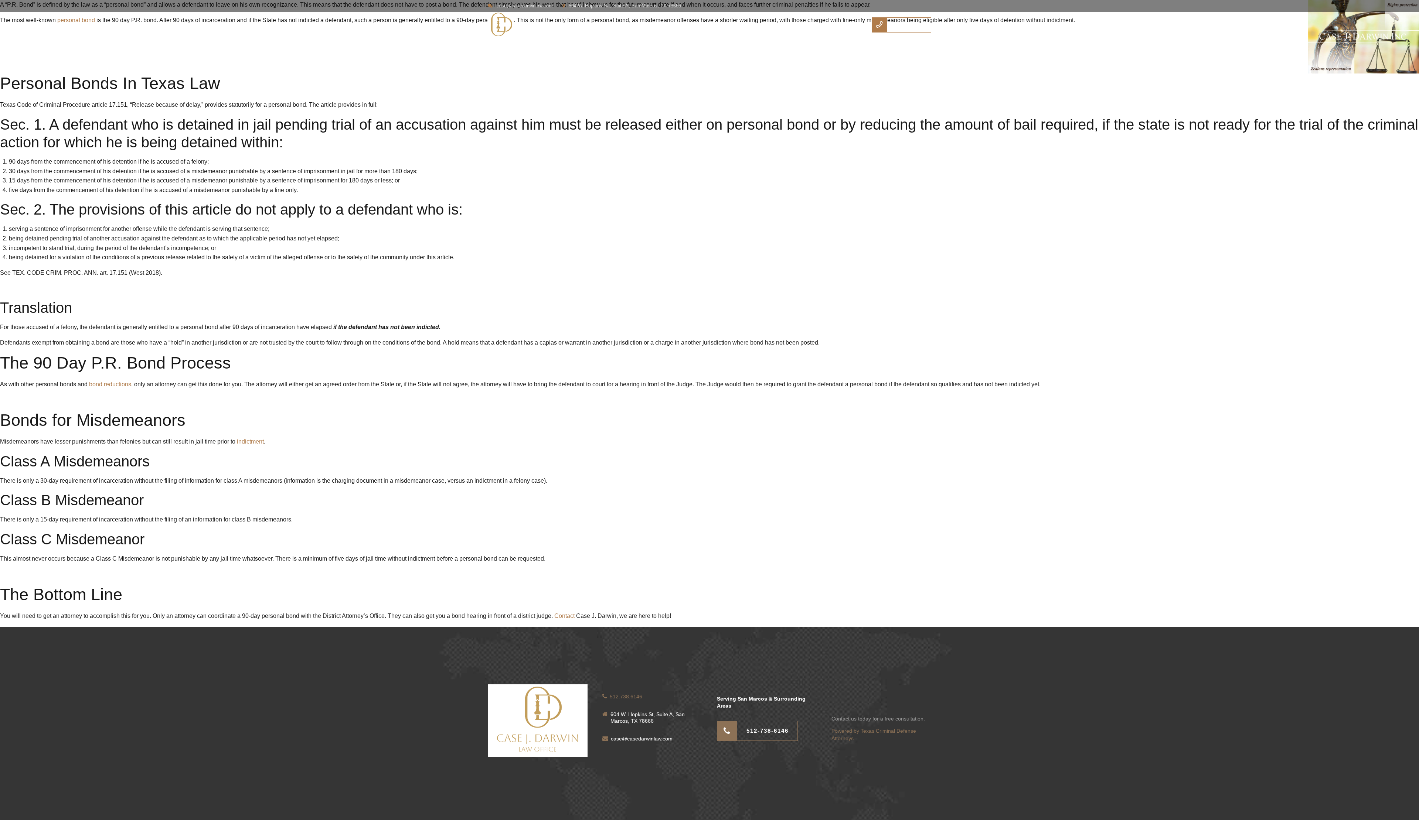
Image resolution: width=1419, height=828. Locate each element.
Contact (792, 25)
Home (725, 25)
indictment (250, 441)
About (758, 25)
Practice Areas (836, 25)
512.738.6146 (626, 696)
